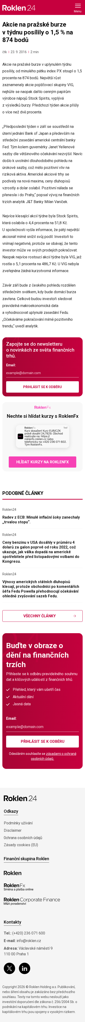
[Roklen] (12, 873)
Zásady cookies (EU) (21, 845)
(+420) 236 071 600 (28, 933)
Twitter (9, 968)
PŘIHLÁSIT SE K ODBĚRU (42, 387)
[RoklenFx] (18, 887)
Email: (11, 365)
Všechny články (39, 616)
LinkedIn (24, 968)
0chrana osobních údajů (23, 838)
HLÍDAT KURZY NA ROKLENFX (42, 462)
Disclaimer (12, 830)
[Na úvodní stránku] (18, 7)
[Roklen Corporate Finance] (32, 901)
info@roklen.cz (29, 940)
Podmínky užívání (18, 823)
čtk (4, 52)
